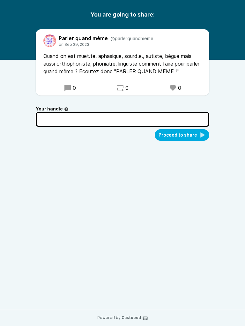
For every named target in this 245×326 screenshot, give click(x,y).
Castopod (131, 317)
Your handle (49, 108)
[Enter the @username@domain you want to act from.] (66, 109)
